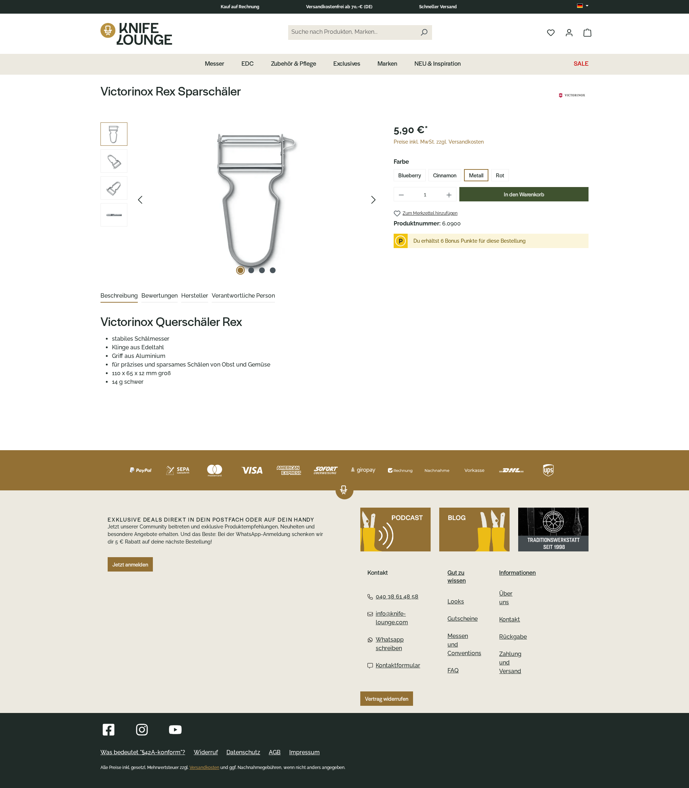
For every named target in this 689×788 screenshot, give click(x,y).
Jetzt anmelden (130, 564)
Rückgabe (513, 636)
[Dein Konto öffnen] (569, 32)
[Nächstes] (373, 199)
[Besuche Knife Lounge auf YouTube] (175, 730)
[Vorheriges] (140, 199)
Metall (476, 175)
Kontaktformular (397, 665)
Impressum (304, 752)
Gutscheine (462, 618)
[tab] (119, 296)
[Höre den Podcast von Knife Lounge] (395, 529)
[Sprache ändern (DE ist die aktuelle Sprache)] (583, 6)
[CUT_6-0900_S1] (257, 199)
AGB (275, 752)
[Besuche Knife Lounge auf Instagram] (142, 730)
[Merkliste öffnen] (551, 32)
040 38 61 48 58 (397, 596)
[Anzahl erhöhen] (449, 194)
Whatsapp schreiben (390, 644)
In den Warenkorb (524, 194)
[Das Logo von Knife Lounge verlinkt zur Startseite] (136, 33)
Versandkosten (204, 767)
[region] (239, 199)
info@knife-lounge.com (392, 618)
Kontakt (509, 619)
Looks (455, 601)
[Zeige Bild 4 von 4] (273, 270)
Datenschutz (243, 752)
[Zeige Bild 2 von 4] (251, 270)
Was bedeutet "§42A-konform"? (142, 752)
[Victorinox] (572, 95)
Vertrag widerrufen (386, 699)
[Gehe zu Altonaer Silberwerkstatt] (553, 529)
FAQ (453, 670)
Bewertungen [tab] (159, 295)
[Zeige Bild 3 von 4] (262, 270)
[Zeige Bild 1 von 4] (240, 270)
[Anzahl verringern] (401, 194)
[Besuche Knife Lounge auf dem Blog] (474, 529)
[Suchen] (424, 32)
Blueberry (409, 175)
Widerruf (206, 752)
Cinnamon (444, 175)
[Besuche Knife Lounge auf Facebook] (108, 730)
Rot (500, 175)
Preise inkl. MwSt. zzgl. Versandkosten (439, 142)
